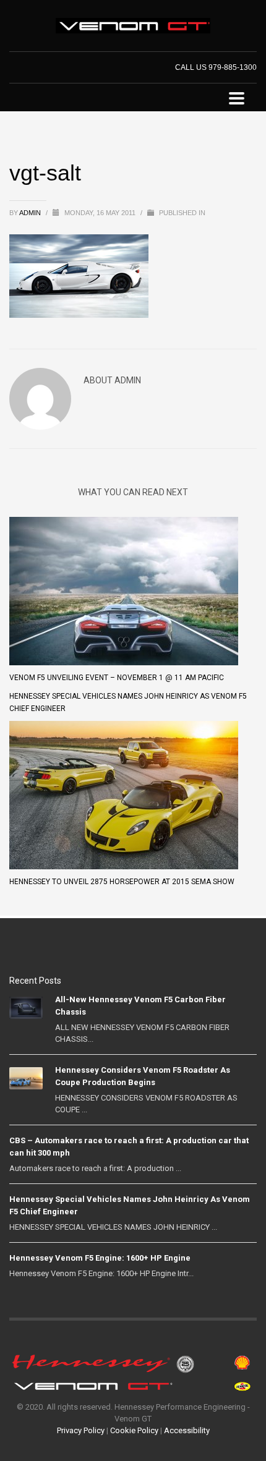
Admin (31, 212)
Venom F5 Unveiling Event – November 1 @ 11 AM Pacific (116, 677)
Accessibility (187, 1430)
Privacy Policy (81, 1430)
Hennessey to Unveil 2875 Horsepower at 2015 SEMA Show (121, 881)
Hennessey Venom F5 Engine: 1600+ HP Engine (100, 1258)
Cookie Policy (134, 1430)
